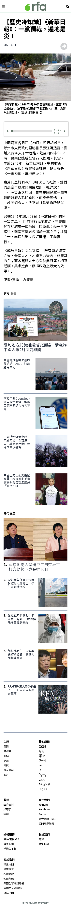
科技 (6, 765)
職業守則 (9, 864)
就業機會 (9, 869)
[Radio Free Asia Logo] (35, 6)
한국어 (42, 760)
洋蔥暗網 (9, 844)
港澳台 (7, 751)
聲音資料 (9, 770)
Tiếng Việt (44, 784)
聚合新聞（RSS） (49, 819)
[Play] (8, 131)
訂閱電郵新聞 (46, 823)
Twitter (43, 814)
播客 (6, 814)
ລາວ (41, 765)
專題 (6, 760)
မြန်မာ (42, 756)
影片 (6, 775)
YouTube (44, 804)
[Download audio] (64, 130)
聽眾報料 (44, 844)
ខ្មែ (40, 770)
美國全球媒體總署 (14, 883)
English (43, 789)
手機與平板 (10, 848)
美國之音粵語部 (12, 888)
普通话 (42, 746)
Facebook (44, 809)
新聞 (6, 746)
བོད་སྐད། (42, 775)
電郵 (41, 839)
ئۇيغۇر (42, 779)
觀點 (6, 756)
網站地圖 (9, 893)
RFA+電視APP (11, 839)
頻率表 (7, 809)
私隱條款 (9, 874)
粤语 (41, 751)
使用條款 (9, 878)
